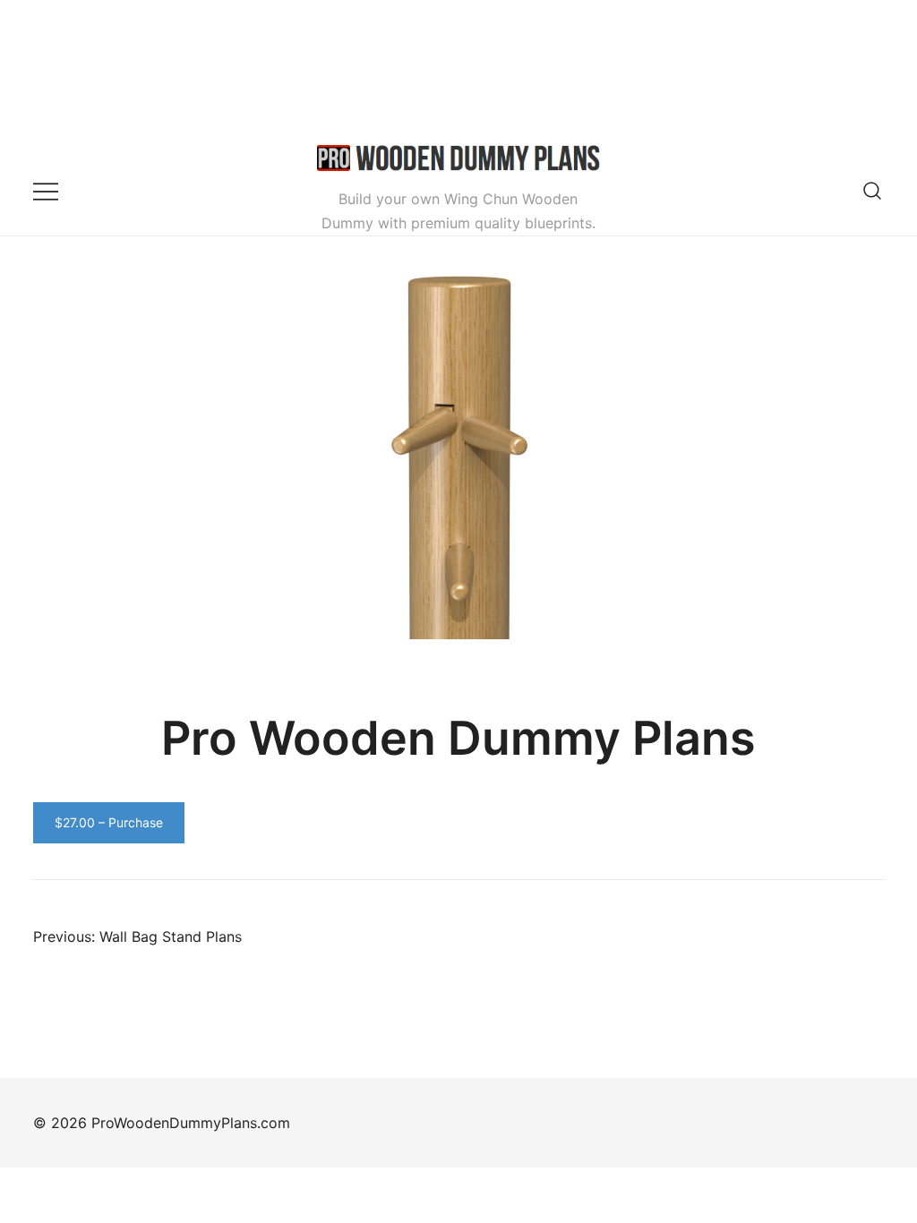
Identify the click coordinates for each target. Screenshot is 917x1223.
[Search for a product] (872, 190)
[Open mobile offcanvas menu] (45, 190)
